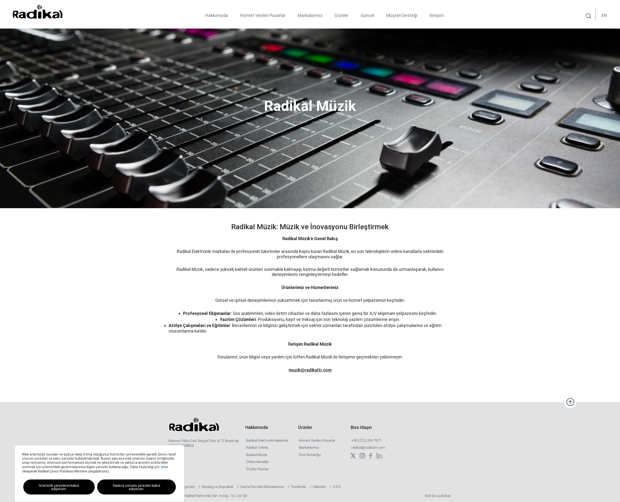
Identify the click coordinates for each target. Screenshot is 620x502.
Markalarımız (310, 15)
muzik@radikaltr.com (310, 370)
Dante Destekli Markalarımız (262, 487)
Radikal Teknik (257, 447)
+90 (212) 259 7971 (366, 440)
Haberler (319, 487)
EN (604, 15)
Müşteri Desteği (401, 15)
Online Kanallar (257, 462)
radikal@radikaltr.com (368, 447)
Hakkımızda (216, 15)
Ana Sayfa (299, 122)
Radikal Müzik (256, 455)
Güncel (367, 15)
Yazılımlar (298, 487)
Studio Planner (257, 469)
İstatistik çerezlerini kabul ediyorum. (59, 487)
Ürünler (342, 15)
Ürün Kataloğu (310, 455)
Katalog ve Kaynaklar (218, 487)
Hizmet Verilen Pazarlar (263, 15)
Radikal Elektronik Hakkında (267, 440)
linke (164, 467)
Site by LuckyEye (438, 496)
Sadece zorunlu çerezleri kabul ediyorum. (136, 487)
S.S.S (337, 487)
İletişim (436, 15)
